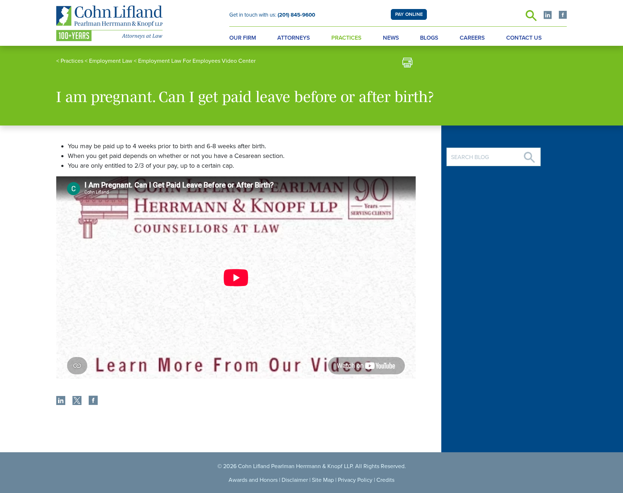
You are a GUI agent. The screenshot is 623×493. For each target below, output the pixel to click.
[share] (60, 401)
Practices (346, 37)
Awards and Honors (253, 480)
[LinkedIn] (548, 16)
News (391, 37)
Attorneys (293, 37)
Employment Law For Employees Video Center (197, 61)
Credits (385, 480)
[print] (407, 64)
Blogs (429, 37)
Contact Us (524, 37)
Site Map (323, 480)
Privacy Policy (355, 480)
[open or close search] (531, 17)
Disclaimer (295, 480)
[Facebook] (563, 16)
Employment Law (110, 61)
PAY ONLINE (409, 14)
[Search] (529, 154)
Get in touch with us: (272, 15)
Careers (472, 37)
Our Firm (242, 37)
